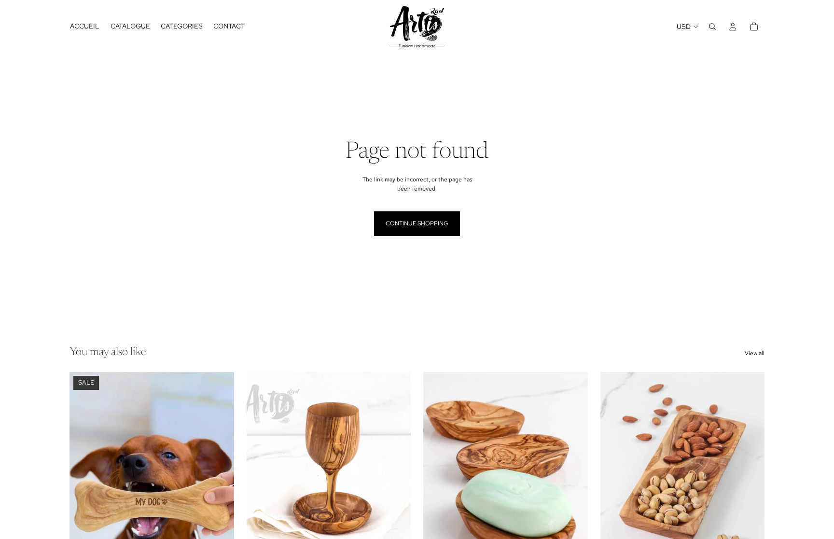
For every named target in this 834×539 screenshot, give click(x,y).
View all (754, 353)
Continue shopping (417, 223)
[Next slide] (219, 474)
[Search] (712, 26)
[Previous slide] (84, 474)
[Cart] (753, 26)
